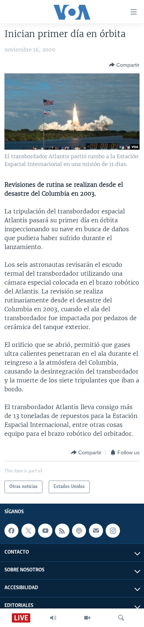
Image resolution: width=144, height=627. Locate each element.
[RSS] (62, 531)
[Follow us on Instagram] (113, 531)
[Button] (124, 64)
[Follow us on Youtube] (45, 531)
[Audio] (53, 617)
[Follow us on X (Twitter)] (28, 531)
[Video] (87, 617)
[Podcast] (79, 531)
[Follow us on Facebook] (11, 531)
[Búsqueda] (121, 617)
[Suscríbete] (96, 531)
